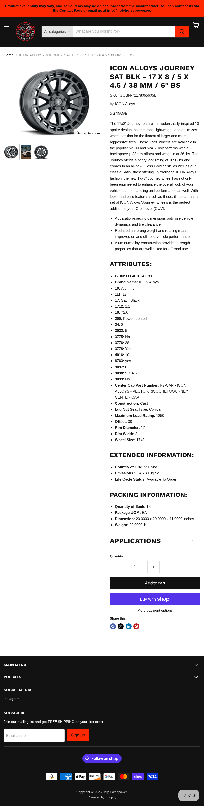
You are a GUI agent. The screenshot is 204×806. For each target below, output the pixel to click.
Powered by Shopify (102, 797)
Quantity (116, 556)
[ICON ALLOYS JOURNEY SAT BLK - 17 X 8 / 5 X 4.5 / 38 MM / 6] (11, 152)
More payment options (155, 610)
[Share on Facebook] (113, 626)
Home (9, 55)
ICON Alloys (125, 104)
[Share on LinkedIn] (129, 626)
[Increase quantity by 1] (154, 567)
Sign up (78, 735)
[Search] (182, 31)
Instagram (12, 699)
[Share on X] (121, 626)
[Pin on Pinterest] (136, 626)
